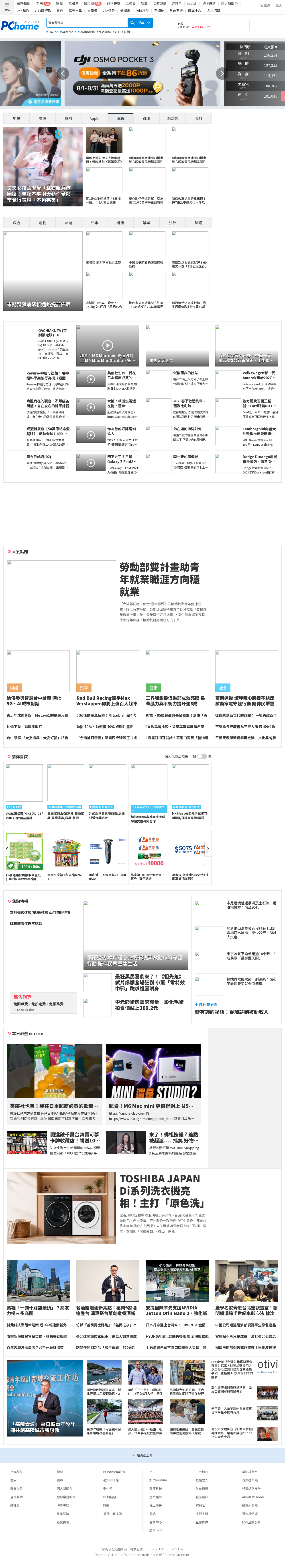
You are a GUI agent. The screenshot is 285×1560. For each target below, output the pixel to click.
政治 (16, 222)
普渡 (42, 118)
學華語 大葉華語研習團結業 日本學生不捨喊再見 (232, 1410)
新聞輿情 (63, 1522)
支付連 (107, 1488)
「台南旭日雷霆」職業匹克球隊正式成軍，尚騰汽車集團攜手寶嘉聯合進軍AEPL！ (106, 738)
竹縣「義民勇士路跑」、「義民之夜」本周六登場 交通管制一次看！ (106, 1325)
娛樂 (146, 222)
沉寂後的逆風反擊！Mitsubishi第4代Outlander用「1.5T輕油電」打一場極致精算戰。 (107, 715)
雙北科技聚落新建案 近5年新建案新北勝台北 (37, 1325)
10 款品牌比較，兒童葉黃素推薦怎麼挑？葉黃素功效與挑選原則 (175, 726)
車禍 (120, 118)
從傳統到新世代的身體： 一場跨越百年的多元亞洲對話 (246, 715)
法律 (172, 222)
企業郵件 (202, 1522)
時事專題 (63, 1505)
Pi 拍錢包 (109, 1497)
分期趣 (125, 10)
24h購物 (23, 10)
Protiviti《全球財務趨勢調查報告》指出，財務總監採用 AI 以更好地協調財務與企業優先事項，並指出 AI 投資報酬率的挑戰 (232, 1369)
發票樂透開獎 (66, 1497)
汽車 (94, 222)
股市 (60, 1480)
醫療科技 (155, 1488)
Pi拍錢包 (142, 10)
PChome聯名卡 (114, 1471)
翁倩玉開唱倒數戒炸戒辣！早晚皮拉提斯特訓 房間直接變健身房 (245, 1347)
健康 (120, 222)
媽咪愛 (15, 1505)
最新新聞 (23, 3)
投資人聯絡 (250, 1505)
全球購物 (16, 1497)
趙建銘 (172, 118)
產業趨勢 (155, 1497)
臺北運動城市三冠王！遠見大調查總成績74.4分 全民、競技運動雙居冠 (106, 1336)
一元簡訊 (202, 1471)
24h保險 (109, 10)
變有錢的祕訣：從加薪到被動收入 (232, 1012)
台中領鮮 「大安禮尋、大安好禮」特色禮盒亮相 (37, 738)
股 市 (39, 3)
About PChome (253, 1497)
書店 (60, 10)
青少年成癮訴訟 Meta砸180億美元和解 (37, 715)
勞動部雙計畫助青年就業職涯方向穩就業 (160, 579)
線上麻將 (209, 3)
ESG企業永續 (251, 1522)
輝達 (146, 118)
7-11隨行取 (43, 10)
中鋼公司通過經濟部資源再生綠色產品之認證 (245, 1325)
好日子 (177, 3)
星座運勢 (159, 3)
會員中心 (155, 1522)
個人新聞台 (229, 3)
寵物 (42, 222)
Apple (94, 118)
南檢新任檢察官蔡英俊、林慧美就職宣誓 (37, 1336)
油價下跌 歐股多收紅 (24, 726)
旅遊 (68, 222)
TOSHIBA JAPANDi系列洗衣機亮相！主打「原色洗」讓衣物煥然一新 (162, 1190)
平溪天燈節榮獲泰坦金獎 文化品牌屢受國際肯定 (245, 738)
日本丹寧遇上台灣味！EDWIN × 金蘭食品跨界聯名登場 (176, 1325)
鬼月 (198, 118)
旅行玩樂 (113, 3)
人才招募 (213, 10)
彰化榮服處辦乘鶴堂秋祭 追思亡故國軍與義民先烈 (231, 1389)
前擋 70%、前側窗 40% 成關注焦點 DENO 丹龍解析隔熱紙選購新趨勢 (106, 726)
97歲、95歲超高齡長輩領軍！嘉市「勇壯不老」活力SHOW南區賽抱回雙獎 (176, 715)
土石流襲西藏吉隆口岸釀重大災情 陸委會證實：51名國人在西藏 (176, 1347)
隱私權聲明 (250, 1471)
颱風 (68, 118)
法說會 (192, 3)
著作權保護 (250, 1513)
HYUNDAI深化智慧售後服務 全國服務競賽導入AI (177, 1336)
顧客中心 (195, 10)
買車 (144, 3)
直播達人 (202, 1480)
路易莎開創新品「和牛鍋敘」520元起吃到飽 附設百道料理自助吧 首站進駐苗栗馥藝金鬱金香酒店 (107, 1347)
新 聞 (59, 3)
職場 (198, 222)
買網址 (159, 10)
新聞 (60, 1471)
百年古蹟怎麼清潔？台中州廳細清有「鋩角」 (35, 1347)
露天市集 (75, 10)
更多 (7, 10)
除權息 (74, 3)
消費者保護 (250, 1480)
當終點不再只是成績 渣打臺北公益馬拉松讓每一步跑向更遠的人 (245, 1336)
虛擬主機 (202, 1513)
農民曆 (89, 3)
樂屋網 (92, 10)
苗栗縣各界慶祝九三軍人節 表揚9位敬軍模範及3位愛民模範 (245, 726)
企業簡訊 (202, 1497)
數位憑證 (176, 10)
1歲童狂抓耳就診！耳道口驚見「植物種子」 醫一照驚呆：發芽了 (177, 738)
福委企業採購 (112, 1513)
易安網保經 (111, 1480)
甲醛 (16, 118)
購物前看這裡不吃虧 (26, 923)
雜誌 (152, 1513)
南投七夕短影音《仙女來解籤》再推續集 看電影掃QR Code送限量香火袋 (232, 1433)
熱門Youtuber (159, 1480)
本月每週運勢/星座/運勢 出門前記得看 (40, 912)
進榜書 (131, 3)
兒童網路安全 (251, 1488)
